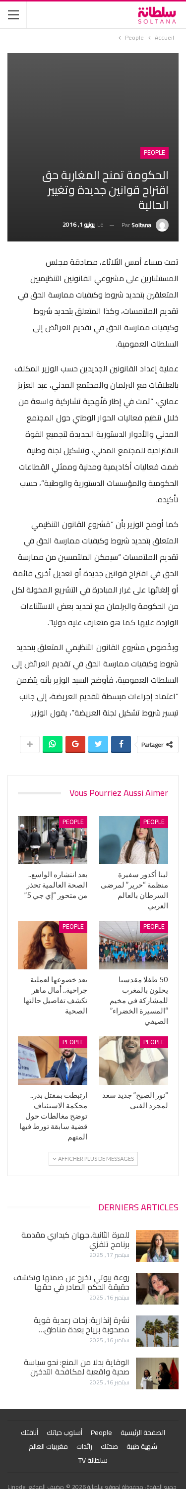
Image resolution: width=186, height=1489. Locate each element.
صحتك (109, 1446)
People (154, 152)
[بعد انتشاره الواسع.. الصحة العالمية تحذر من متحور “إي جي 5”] (52, 840)
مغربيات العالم (48, 1446)
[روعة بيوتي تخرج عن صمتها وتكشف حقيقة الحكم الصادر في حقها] (157, 1289)
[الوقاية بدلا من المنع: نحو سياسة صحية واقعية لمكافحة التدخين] (157, 1373)
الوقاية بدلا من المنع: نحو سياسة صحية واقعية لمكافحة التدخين (76, 1367)
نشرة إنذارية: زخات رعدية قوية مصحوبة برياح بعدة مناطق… (81, 1324)
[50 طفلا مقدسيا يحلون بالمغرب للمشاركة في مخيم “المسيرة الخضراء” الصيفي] (134, 945)
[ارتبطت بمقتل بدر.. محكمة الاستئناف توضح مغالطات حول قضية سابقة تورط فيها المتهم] (52, 1060)
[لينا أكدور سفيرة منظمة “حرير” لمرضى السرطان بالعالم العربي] (134, 840)
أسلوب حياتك (64, 1432)
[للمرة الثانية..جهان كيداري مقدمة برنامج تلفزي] (157, 1246)
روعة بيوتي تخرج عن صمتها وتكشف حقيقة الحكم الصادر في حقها (71, 1282)
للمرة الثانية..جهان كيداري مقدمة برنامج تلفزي (75, 1239)
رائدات (84, 1446)
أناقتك (29, 1432)
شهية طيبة (141, 1446)
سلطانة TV (93, 1460)
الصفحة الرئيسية (143, 1432)
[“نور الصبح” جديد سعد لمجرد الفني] (134, 1060)
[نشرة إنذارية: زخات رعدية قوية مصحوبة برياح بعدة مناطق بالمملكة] (157, 1331)
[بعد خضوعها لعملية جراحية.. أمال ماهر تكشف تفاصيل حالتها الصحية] (52, 945)
